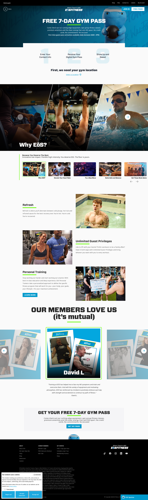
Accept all (35, 494)
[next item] (128, 117)
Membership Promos (63, 453)
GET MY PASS (74, 426)
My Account (141, 3)
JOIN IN (126, 9)
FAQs (20, 453)
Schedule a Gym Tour (63, 451)
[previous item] (131, 181)
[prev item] (20, 117)
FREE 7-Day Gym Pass (63, 448)
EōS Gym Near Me (24, 451)
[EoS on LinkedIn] (121, 453)
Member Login (42, 448)
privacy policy (13, 486)
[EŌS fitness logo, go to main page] (74, 9)
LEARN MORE (30, 295)
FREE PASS (138, 9)
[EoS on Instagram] (116, 453)
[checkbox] (7, 489)
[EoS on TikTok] (105, 453)
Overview (38, 474)
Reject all (8, 494)
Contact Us (125, 3)
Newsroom (22, 458)
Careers (133, 3)
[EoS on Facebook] (110, 453)
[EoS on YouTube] (127, 453)
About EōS (22, 448)
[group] (34, 169)
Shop (113, 3)
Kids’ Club (40, 453)
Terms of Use (42, 497)
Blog (20, 456)
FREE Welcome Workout (45, 451)
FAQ (118, 3)
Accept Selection (22, 494)
